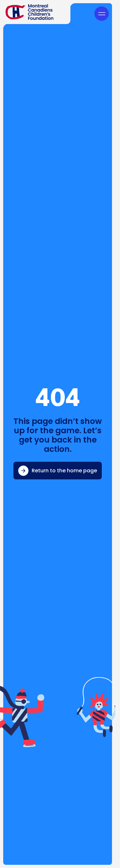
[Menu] (101, 13)
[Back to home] (35, 12)
